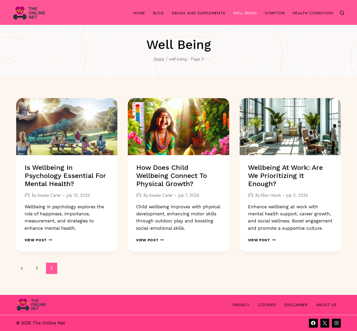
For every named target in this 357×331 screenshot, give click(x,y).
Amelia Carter (49, 195)
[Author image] (27, 195)
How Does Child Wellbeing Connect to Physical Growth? (171, 176)
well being (245, 13)
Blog (158, 13)
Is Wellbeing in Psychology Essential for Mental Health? (65, 176)
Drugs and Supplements (198, 13)
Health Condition (313, 13)
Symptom (275, 13)
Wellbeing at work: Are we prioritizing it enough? (285, 176)
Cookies (267, 305)
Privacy (241, 305)
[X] (324, 323)
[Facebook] (313, 323)
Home (139, 13)
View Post (38, 240)
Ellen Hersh (271, 195)
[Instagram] (336, 323)
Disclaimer (296, 305)
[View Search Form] (342, 13)
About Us (326, 305)
